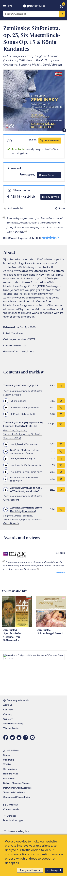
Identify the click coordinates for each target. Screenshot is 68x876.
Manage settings (28, 870)
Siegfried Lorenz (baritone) (18, 515)
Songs (31, 351)
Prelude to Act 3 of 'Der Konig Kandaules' (26, 489)
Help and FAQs (10, 773)
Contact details (11, 809)
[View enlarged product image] (34, 100)
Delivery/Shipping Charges (16, 783)
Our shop (7, 714)
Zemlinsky (9, 385)
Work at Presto (10, 728)
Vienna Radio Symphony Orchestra (22, 390)
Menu (10, 6)
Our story (8, 719)
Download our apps (13, 820)
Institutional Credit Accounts (17, 787)
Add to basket (51, 140)
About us (7, 704)
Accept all (56, 870)
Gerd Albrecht (11, 499)
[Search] (62, 14)
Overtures (19, 351)
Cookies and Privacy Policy (16, 797)
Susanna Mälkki (12, 394)
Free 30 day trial (50, 196)
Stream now (21, 190)
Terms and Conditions (14, 792)
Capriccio (17, 333)
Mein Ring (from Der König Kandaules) (26, 509)
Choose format (47, 175)
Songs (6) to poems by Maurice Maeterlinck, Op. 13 (23, 424)
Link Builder (9, 778)
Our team (8, 709)
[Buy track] (61, 400)
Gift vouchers (10, 769)
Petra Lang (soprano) (15, 430)
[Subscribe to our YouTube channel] (33, 737)
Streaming (8, 759)
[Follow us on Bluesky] (20, 737)
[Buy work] (61, 385)
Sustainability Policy (13, 723)
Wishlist (7, 764)
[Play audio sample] (5, 400)
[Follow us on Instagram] (26, 737)
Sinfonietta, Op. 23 (27, 385)
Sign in (6, 755)
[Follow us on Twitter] (13, 737)
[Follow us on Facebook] (6, 737)
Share (61, 208)
